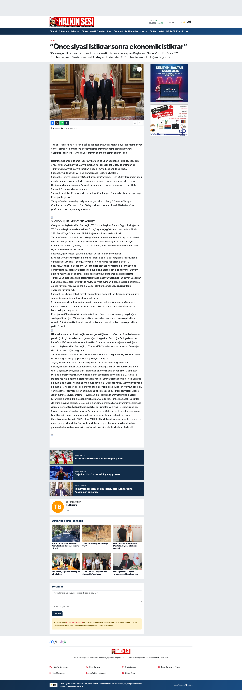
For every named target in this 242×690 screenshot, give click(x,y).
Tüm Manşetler (58, 673)
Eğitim (153, 31)
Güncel (53, 31)
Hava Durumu (94, 667)
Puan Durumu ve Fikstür (170, 667)
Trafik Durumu (130, 667)
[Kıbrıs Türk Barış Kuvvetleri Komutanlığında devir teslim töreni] (66, 533)
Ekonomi (118, 31)
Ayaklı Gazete (97, 31)
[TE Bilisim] (58, 507)
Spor (109, 31)
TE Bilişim (188, 685)
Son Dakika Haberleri (96, 673)
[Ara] (187, 31)
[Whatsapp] (65, 642)
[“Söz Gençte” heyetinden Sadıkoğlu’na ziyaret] (96, 561)
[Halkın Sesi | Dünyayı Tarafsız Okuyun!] (72, 22)
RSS (54, 685)
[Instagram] (61, 642)
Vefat (161, 31)
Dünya (85, 31)
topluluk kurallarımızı (74, 622)
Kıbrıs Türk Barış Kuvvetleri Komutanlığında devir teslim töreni (65, 545)
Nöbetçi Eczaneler (60, 667)
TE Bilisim (56, 128)
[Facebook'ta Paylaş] (52, 123)
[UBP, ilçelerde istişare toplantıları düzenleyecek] (127, 561)
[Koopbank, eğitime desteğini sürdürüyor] (66, 561)
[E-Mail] (68, 511)
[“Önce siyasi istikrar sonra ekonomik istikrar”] (97, 92)
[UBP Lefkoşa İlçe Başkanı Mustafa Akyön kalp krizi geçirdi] (127, 533)
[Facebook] (52, 642)
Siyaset (144, 31)
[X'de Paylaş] (57, 123)
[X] (56, 642)
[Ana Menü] (191, 31)
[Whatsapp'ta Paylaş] (61, 123)
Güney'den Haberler (69, 31)
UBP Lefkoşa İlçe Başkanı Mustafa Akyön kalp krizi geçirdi (125, 545)
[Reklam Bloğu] (169, 83)
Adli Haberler (131, 31)
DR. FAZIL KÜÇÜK (175, 31)
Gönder (57, 614)
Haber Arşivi (130, 673)
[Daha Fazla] (66, 123)
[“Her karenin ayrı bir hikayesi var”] (96, 533)
